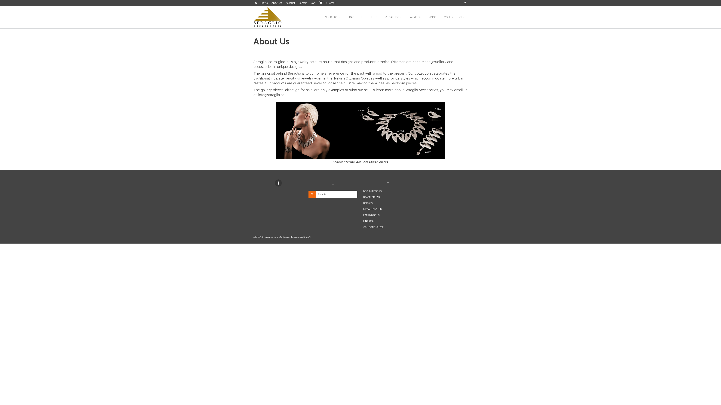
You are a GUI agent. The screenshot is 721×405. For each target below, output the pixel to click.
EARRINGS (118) (371, 215)
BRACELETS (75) (371, 197)
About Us (277, 3)
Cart (313, 3)
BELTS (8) (368, 203)
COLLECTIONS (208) (373, 227)
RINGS (432, 17)
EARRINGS (415, 17)
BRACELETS (355, 17)
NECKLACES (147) (372, 191)
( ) (330, 3)
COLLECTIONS (453, 17)
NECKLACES (332, 17)
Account (290, 3)
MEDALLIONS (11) (372, 209)
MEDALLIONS (393, 17)
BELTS (373, 17)
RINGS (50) (368, 221)
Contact (303, 3)
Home (264, 3)
